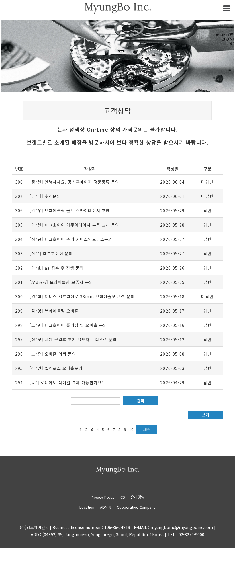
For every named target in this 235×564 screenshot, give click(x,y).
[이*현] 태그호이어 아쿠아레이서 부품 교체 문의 (75, 225)
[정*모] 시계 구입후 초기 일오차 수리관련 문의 (73, 339)
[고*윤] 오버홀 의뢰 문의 (53, 354)
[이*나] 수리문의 (45, 196)
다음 (146, 429)
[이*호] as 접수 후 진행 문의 (57, 268)
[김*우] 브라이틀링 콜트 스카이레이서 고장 (70, 210)
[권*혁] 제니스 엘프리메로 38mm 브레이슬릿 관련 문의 (82, 296)
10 (131, 429)
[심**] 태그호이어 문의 (51, 253)
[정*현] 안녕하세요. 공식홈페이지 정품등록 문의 (75, 182)
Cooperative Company (136, 507)
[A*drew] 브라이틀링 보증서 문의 (61, 282)
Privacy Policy (105, 497)
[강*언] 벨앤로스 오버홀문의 (56, 368)
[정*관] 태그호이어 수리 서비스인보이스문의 (71, 239)
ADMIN (105, 507)
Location (86, 507)
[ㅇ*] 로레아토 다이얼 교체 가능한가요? (67, 382)
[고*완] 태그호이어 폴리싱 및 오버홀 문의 (68, 325)
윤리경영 (137, 497)
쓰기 (205, 415)
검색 (140, 400)
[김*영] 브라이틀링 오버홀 (54, 311)
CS (122, 497)
